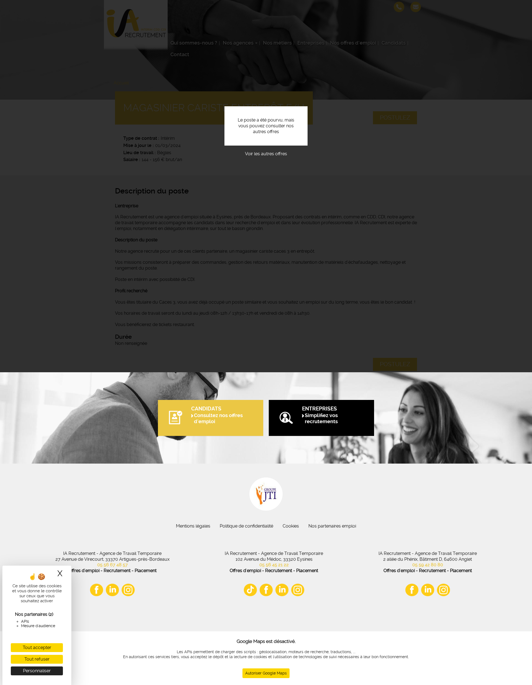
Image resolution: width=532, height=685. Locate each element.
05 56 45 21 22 (274, 564)
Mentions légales (193, 526)
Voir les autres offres (266, 153)
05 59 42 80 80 (427, 564)
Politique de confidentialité (246, 526)
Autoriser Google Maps (266, 673)
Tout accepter (37, 647)
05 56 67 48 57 (112, 564)
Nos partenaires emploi (332, 526)
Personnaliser (37, 670)
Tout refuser (37, 659)
